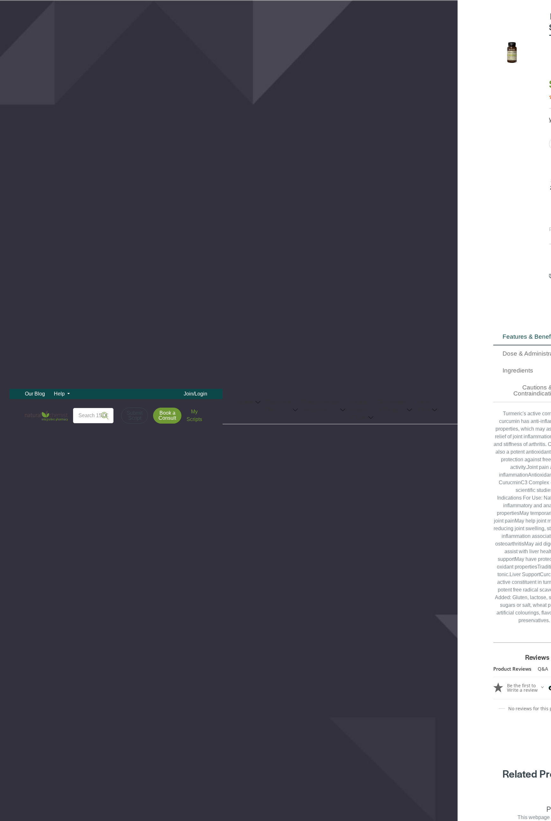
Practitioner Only (278, 405)
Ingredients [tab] (518, 370)
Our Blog (35, 393)
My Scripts (194, 415)
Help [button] (60, 393)
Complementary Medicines (321, 405)
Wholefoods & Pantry (392, 405)
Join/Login (195, 393)
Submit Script (135, 415)
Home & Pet (424, 405)
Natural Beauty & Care (358, 409)
